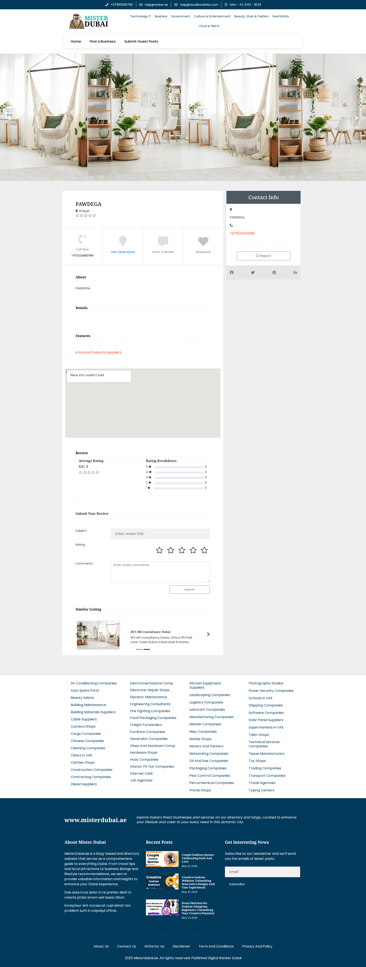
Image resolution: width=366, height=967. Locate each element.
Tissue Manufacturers (266, 754)
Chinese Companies (87, 741)
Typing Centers (261, 790)
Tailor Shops (259, 735)
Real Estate (281, 16)
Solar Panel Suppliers (266, 720)
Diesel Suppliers (84, 784)
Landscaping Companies (209, 695)
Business (161, 16)
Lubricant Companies (207, 710)
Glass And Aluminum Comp (152, 746)
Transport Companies (267, 775)
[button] (77, 634)
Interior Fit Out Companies (152, 766)
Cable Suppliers (84, 719)
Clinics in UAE (81, 755)
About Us (101, 946)
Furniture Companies (147, 732)
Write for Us (154, 946)
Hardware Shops (144, 753)
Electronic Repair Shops (150, 690)
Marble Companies (205, 724)
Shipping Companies (266, 705)
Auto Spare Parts (85, 690)
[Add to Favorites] (203, 244)
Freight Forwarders (146, 725)
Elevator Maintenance (148, 697)
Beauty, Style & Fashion (251, 16)
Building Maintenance (88, 705)
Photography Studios (266, 683)
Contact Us (126, 946)
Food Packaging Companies (153, 718)
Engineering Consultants (150, 704)
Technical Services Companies (264, 744)
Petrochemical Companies (211, 783)
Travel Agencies (262, 783)
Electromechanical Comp (151, 683)
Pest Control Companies (209, 775)
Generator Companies (149, 739)
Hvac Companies (144, 760)
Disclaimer (181, 946)
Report (265, 255)
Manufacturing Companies (211, 717)
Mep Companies (203, 732)
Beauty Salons (82, 698)
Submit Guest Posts (141, 41)
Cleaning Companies (88, 748)
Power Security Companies (271, 691)
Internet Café (141, 773)
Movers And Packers (206, 746)
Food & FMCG (209, 26)
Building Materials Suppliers (93, 712)
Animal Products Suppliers (99, 352)
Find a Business (103, 41)
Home (76, 41)
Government (180, 16)
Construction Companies (91, 770)
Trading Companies (265, 768)
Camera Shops (83, 726)
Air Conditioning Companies (94, 683)
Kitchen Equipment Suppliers (205, 685)
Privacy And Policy (257, 946)
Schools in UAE (261, 698)
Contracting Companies (91, 777)
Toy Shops (257, 761)
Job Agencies (141, 780)
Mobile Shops (200, 739)
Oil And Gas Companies (208, 761)
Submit (189, 589)
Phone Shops (200, 790)
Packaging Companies (208, 768)
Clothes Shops (83, 762)
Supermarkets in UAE (266, 727)
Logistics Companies (206, 702)
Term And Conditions (216, 946)
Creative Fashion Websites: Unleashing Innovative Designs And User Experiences (198, 883)
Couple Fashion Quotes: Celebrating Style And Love (198, 858)
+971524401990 (242, 233)
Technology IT (140, 16)
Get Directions (123, 252)
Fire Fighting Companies (150, 711)
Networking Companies (208, 754)
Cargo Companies (86, 734)
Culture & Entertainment (212, 16)
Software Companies (266, 713)
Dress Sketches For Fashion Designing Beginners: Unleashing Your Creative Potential (198, 909)
